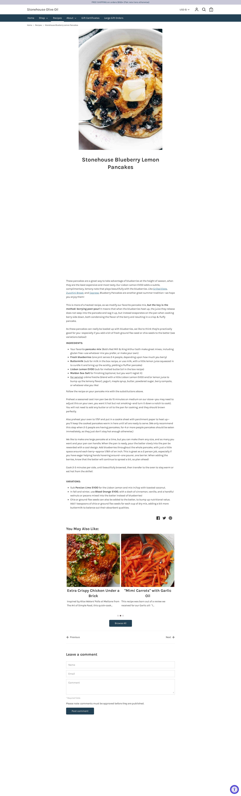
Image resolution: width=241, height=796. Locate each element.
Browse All (120, 623)
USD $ (183, 9)
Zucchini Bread (74, 292)
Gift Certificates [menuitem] (90, 17)
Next (169, 637)
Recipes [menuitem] (57, 17)
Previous (74, 637)
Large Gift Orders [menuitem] (113, 17)
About (70, 17)
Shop (42, 17)
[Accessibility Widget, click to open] (234, 789)
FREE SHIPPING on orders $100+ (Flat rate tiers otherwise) (120, 2)
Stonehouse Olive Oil (42, 9)
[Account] (196, 8)
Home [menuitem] (30, 17)
